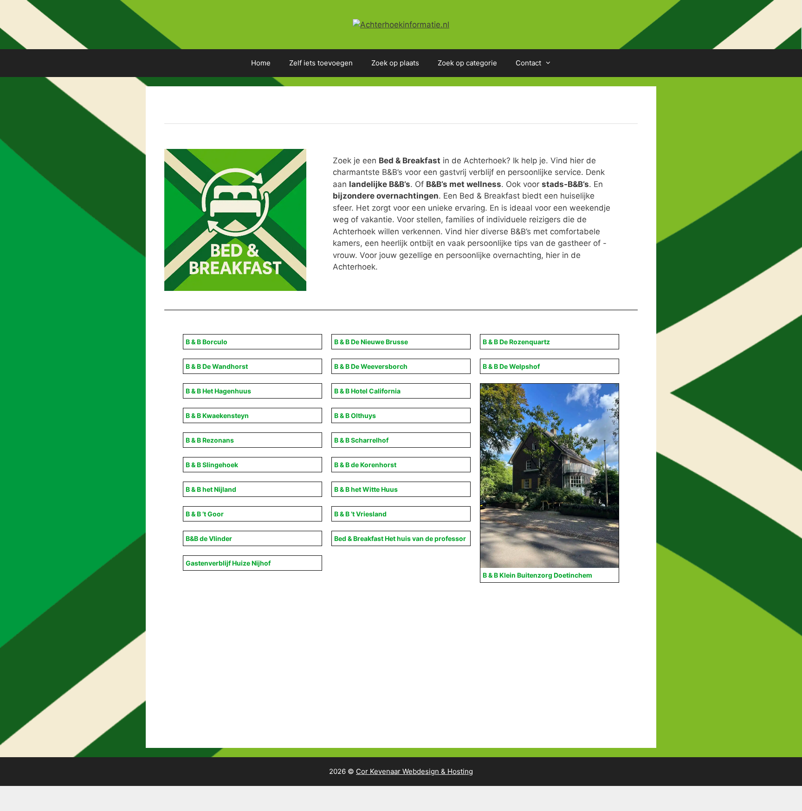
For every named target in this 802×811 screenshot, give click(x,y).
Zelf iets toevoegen (321, 62)
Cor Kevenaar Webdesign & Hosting (414, 771)
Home (261, 62)
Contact (528, 62)
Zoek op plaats (395, 62)
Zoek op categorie (467, 62)
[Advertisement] (442, 652)
